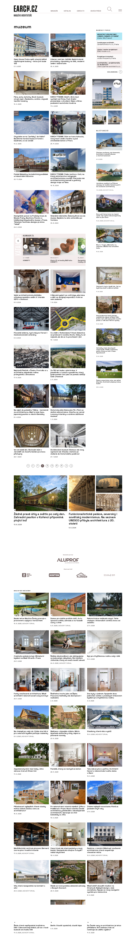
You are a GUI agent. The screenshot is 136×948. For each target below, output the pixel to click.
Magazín (54, 11)
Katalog (67, 11)
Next (83, 246)
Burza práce (96, 11)
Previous (25, 246)
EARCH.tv (80, 11)
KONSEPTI (28, 235)
